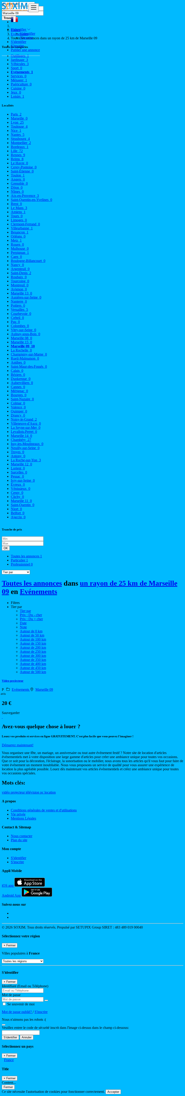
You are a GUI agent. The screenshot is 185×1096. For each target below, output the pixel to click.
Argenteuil (20, 269)
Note (23, 627)
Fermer (8, 1087)
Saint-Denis (21, 273)
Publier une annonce (25, 50)
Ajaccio (18, 517)
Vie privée (18, 814)
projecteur (18, 792)
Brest (16, 204)
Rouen (17, 244)
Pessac (17, 476)
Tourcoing (20, 281)
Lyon (17, 122)
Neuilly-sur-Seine (25, 448)
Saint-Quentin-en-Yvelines (31, 200)
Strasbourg (20, 139)
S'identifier (27, 33)
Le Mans (19, 208)
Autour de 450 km (33, 668)
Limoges (19, 220)
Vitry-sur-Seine (23, 330)
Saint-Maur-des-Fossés (29, 366)
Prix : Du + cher (31, 619)
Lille (17, 151)
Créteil (17, 318)
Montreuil (19, 285)
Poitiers (18, 305)
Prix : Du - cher (31, 615)
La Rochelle (21, 350)
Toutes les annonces (26, 556)
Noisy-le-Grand (24, 419)
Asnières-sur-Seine (26, 297)
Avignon (19, 289)
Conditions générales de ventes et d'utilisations (44, 810)
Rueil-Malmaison (25, 358)
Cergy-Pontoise (24, 167)
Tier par (25, 611)
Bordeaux (19, 147)
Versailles (19, 309)
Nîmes (17, 191)
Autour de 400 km (33, 664)
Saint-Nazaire (22, 399)
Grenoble (19, 183)
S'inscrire (26, 38)
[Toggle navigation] (33, 7)
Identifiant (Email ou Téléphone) (25, 986)
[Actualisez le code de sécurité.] (3, 1023)
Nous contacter (21, 836)
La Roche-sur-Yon (26, 460)
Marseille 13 (21, 293)
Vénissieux (20, 488)
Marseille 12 (21, 464)
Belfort (17, 513)
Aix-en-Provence (25, 196)
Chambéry (21, 440)
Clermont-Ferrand (25, 224)
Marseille (19, 118)
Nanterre (19, 301)
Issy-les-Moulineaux (27, 444)
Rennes (18, 155)
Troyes (17, 452)
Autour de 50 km (32, 635)
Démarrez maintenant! (17, 745)
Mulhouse (20, 248)
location (50, 792)
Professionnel (22, 564)
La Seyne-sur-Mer (25, 427)
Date (23, 623)
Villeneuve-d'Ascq (26, 423)
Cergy (17, 493)
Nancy (17, 265)
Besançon (19, 232)
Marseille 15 (21, 342)
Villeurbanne (22, 228)
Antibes (18, 362)
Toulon (18, 175)
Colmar (18, 403)
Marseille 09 (23, 346)
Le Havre (19, 163)
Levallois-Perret (24, 432)
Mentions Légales (23, 818)
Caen (16, 257)
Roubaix (19, 277)
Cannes (18, 387)
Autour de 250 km (33, 651)
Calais (17, 370)
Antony (18, 456)
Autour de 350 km (33, 660)
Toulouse (19, 126)
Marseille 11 (21, 501)
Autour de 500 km (33, 672)
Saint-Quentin (22, 505)
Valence (18, 407)
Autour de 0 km (31, 631)
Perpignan (20, 253)
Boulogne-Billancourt (28, 261)
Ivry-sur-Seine (23, 480)
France (9, 1060)
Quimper (19, 411)
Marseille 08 (21, 338)
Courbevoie (21, 314)
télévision (33, 792)
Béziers (18, 375)
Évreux (18, 484)
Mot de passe (11, 995)
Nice (16, 130)
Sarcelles (19, 472)
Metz (16, 240)
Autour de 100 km (33, 639)
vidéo (6, 792)
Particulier (19, 560)
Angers (18, 179)
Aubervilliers (22, 383)
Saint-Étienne (22, 171)
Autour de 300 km (33, 656)
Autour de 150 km (33, 643)
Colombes (20, 326)
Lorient (18, 468)
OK (6, 548)
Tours (17, 216)
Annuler (27, 1037)
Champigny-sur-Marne (29, 354)
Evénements (38, 591)
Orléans (18, 236)
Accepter (113, 1092)
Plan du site (19, 840)
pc (42, 792)
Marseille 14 (21, 436)
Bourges (18, 395)
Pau (15, 322)
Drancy (18, 415)
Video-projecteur (12, 680)
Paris (16, 114)
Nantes (17, 135)
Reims (17, 159)
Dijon (17, 187)
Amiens (18, 212)
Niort (16, 509)
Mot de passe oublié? (17, 1012)
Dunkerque (20, 379)
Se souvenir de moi (20, 1004)
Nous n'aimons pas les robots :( (24, 1019)
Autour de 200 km (33, 647)
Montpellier (21, 143)
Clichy (17, 497)
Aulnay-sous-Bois (25, 334)
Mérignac (19, 391)
